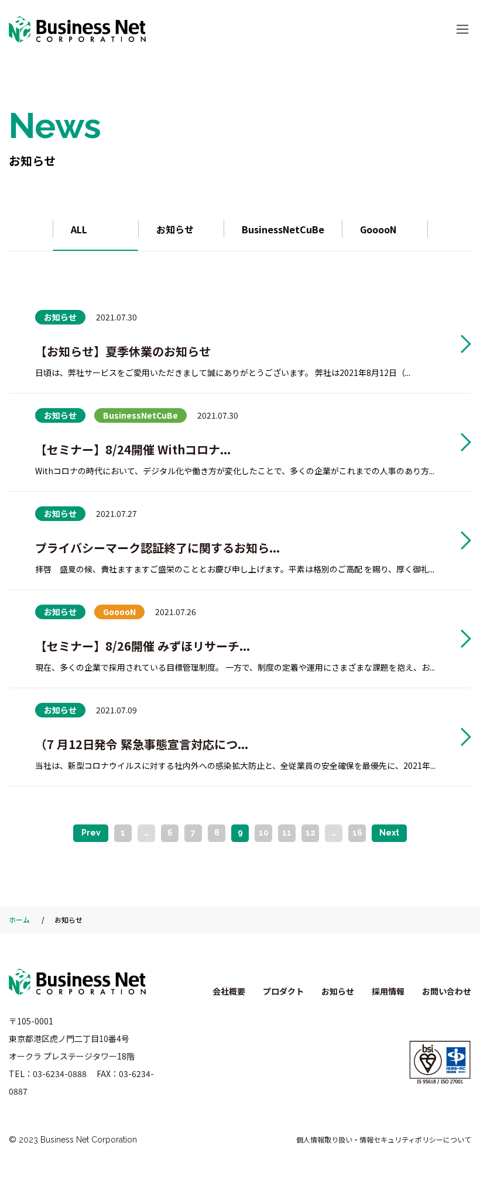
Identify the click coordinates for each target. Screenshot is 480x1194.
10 (264, 832)
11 (287, 832)
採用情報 (388, 991)
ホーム (19, 919)
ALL (79, 229)
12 (311, 832)
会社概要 (228, 991)
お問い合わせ (446, 991)
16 (357, 832)
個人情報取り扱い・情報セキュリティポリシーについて (383, 1139)
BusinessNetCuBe (283, 229)
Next (389, 832)
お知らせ (175, 229)
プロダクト (283, 991)
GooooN (378, 229)
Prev (91, 832)
